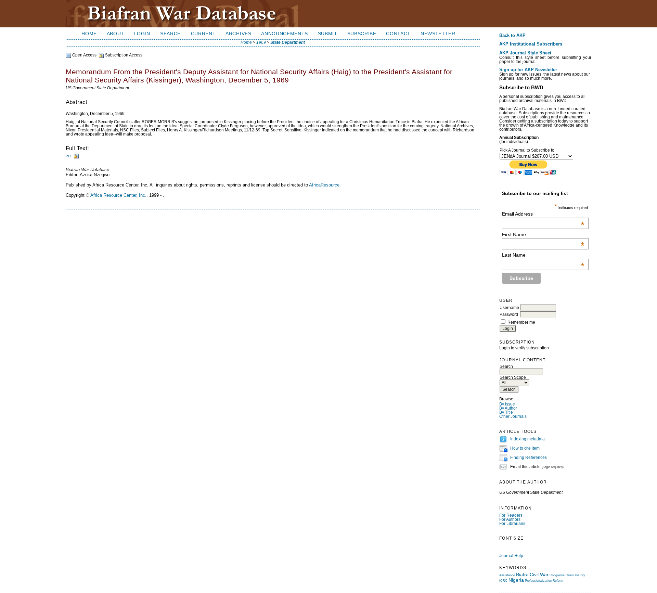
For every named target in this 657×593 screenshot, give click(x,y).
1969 (261, 42)
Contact (398, 33)
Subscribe (361, 33)
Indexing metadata (527, 439)
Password (509, 314)
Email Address (543, 214)
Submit (327, 33)
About (115, 33)
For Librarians (512, 523)
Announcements (284, 33)
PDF (69, 156)
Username (509, 308)
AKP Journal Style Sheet (525, 53)
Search (170, 33)
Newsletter (438, 33)
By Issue (507, 404)
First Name (543, 234)
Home (89, 33)
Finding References (528, 457)
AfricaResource (324, 185)
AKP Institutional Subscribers (530, 44)
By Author (508, 408)
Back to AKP (512, 35)
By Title (506, 412)
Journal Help (511, 556)
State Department (287, 42)
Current (203, 33)
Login (142, 33)
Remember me (521, 322)
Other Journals (513, 416)
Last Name (543, 255)
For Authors (509, 519)
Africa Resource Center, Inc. (118, 195)
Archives (238, 33)
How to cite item (525, 448)
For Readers (511, 515)
